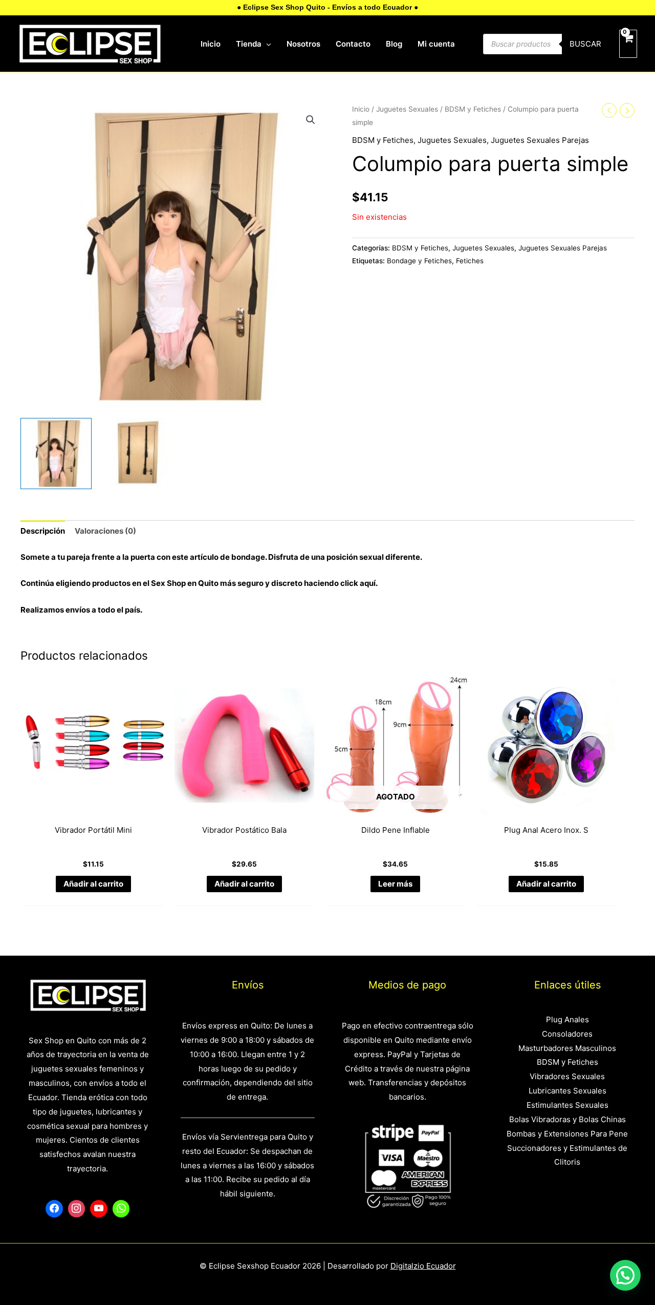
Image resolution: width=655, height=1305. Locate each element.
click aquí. (359, 583)
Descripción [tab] (42, 531)
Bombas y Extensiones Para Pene (567, 1134)
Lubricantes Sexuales (567, 1091)
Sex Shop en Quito (185, 583)
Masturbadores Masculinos (567, 1048)
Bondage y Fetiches (419, 261)
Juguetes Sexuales (407, 109)
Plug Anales (567, 1019)
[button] (310, 120)
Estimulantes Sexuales (567, 1105)
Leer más (395, 884)
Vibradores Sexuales (567, 1076)
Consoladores (567, 1034)
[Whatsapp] (121, 1208)
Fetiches (470, 261)
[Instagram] (77, 1208)
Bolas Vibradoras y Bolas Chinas (567, 1119)
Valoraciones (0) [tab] (105, 531)
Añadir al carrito (93, 884)
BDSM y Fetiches (473, 109)
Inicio (360, 109)
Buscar (585, 44)
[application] (266, 44)
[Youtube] (99, 1208)
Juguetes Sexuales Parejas (540, 140)
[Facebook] (54, 1208)
